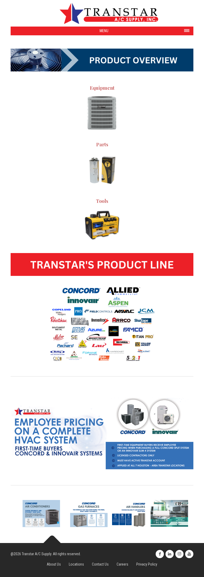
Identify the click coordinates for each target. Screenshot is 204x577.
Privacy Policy (146, 564)
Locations (76, 564)
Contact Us (100, 564)
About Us (54, 564)
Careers (122, 564)
